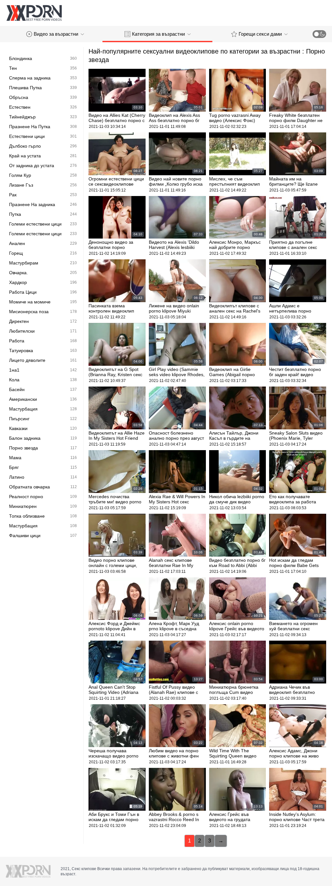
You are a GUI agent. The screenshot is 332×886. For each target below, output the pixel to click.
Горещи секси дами (260, 34)
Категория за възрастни (158, 34)
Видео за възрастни (56, 34)
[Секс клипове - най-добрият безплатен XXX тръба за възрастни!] (34, 13)
